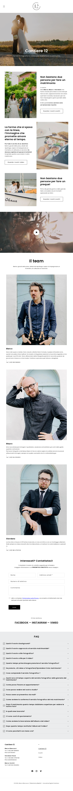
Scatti (40, 753)
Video (40, 757)
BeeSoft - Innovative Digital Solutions (48, 783)
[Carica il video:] (36, 232)
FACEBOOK (21, 622)
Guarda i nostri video (16, 162)
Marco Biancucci (24, 783)
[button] (4, 6)
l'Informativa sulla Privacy (30, 598)
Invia (14, 607)
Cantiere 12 (42, 749)
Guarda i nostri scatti (51, 111)
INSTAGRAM (39, 622)
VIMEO (54, 622)
